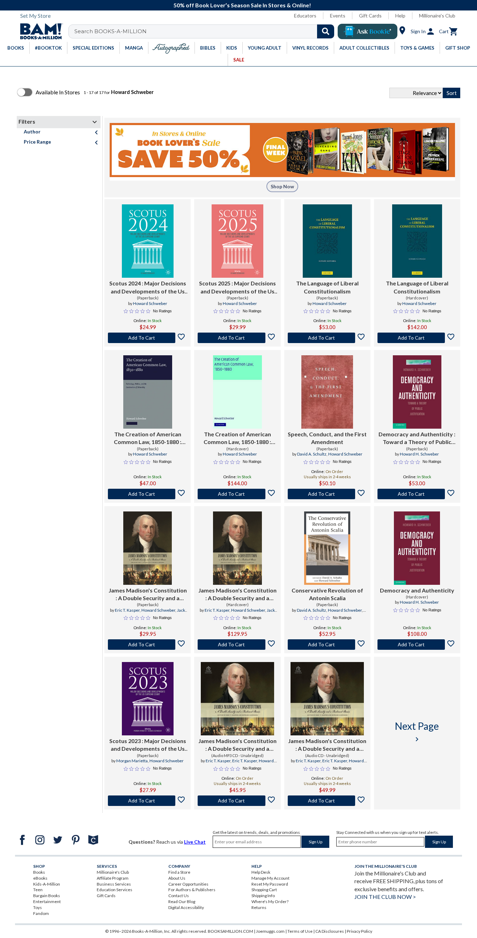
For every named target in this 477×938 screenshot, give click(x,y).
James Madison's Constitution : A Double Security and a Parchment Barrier (148, 594)
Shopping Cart (264, 889)
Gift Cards (370, 16)
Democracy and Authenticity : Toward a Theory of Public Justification (417, 438)
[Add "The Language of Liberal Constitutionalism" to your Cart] (327, 338)
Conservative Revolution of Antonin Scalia (327, 594)
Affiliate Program (113, 878)
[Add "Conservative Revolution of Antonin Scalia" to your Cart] (327, 644)
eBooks (40, 878)
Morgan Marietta (132, 760)
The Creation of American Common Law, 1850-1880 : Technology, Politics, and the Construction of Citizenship (147, 438)
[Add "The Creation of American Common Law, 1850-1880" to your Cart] (147, 494)
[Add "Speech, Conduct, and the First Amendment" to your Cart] (327, 494)
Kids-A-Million (46, 884)
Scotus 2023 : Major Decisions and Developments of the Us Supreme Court (147, 745)
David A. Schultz (311, 454)
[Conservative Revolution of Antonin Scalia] (327, 548)
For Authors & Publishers (191, 889)
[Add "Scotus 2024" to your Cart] (147, 338)
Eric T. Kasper (127, 610)
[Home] (39, 31)
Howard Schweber (150, 303)
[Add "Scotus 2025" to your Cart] (237, 338)
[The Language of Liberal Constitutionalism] (327, 241)
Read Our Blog (181, 901)
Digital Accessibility (186, 907)
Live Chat (195, 842)
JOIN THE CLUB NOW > (385, 896)
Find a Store (179, 872)
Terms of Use (300, 931)
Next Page (417, 731)
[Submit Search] (325, 31)
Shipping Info (263, 895)
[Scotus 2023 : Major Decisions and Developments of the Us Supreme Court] (147, 698)
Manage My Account (270, 878)
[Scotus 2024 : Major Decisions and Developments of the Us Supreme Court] (147, 241)
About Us (176, 878)
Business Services (114, 884)
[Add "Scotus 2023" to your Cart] (147, 800)
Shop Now (282, 186)
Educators (305, 16)
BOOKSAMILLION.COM (230, 931)
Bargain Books (46, 895)
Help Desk (260, 872)
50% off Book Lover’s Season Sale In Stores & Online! (242, 5)
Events (337, 16)
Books (39, 872)
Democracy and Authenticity (417, 590)
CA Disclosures (329, 931)
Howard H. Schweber (419, 454)
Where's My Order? (269, 901)
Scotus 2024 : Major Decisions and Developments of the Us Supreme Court (147, 287)
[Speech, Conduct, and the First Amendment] (327, 392)
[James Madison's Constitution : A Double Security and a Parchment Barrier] (148, 548)
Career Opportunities (188, 884)
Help (400, 16)
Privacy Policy (359, 931)
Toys (37, 907)
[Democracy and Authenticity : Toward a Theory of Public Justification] (417, 392)
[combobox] (206, 31)
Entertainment (47, 901)
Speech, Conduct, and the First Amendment (327, 438)
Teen (38, 889)
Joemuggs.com (270, 931)
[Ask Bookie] (367, 31)
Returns (258, 907)
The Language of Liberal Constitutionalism (327, 287)
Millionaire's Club (437, 16)
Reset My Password (269, 884)
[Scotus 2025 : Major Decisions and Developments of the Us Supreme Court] (237, 241)
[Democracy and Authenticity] (417, 548)
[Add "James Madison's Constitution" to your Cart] (147, 644)
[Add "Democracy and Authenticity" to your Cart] (417, 494)
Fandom (41, 913)
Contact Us (178, 895)
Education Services (114, 889)
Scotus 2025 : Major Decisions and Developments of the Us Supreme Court (237, 287)
